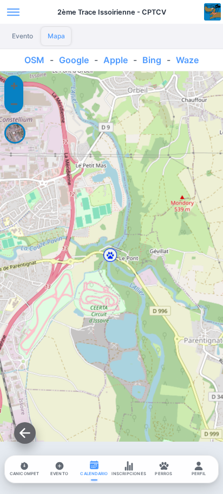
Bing (151, 60)
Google (74, 60)
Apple (115, 60)
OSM (34, 60)
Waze (187, 60)
